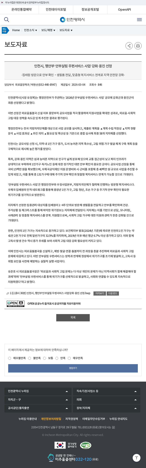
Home (16, 30)
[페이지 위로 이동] (137, 459)
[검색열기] (6, 19)
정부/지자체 (83, 408)
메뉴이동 (4, 30)
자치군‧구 (14, 399)
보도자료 (64, 30)
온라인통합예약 (21, 10)
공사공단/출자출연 (18, 408)
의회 (79, 399)
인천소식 (29, 30)
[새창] (16, 304)
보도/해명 (46, 30)
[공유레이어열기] (129, 45)
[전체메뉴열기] (139, 19)
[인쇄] (138, 45)
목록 (73, 317)
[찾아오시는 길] (107, 427)
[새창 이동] (65, 445)
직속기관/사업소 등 (87, 391)
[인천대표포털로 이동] (72, 19)
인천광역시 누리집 (18, 391)
